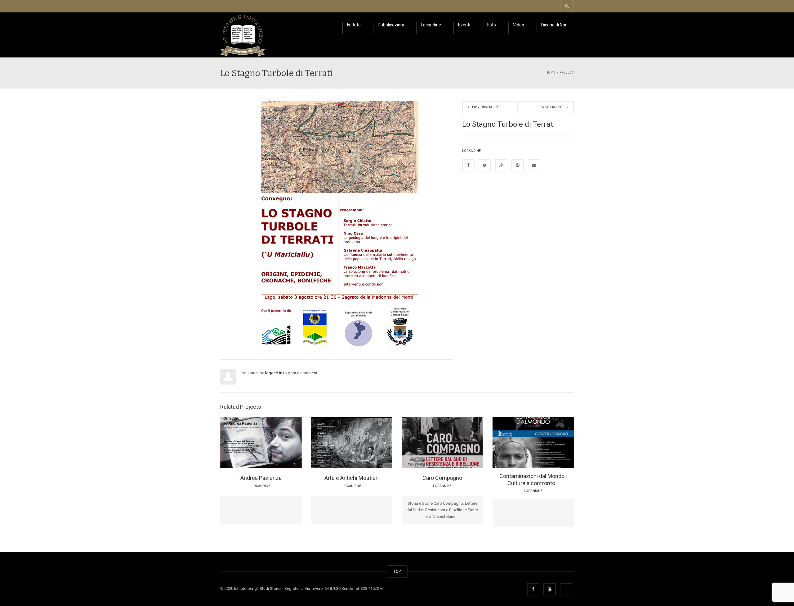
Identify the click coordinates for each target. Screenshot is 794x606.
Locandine (431, 24)
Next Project (553, 107)
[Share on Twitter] (485, 165)
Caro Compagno (442, 478)
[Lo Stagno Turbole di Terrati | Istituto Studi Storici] (242, 34)
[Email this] (534, 165)
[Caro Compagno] (459, 442)
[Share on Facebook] (468, 165)
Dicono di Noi (553, 24)
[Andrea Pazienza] (278, 442)
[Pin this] (517, 165)
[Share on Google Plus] (501, 165)
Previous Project (486, 107)
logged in (273, 373)
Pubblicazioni (391, 24)
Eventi (464, 24)
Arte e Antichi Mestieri (351, 478)
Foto (491, 24)
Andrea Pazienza (261, 478)
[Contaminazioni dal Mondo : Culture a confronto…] (550, 442)
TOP (397, 571)
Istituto (354, 24)
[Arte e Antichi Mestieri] (368, 442)
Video (518, 24)
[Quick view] (247, 442)
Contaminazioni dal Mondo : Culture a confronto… (533, 479)
